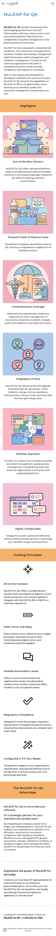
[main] (28, 14)
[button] (3, 3)
